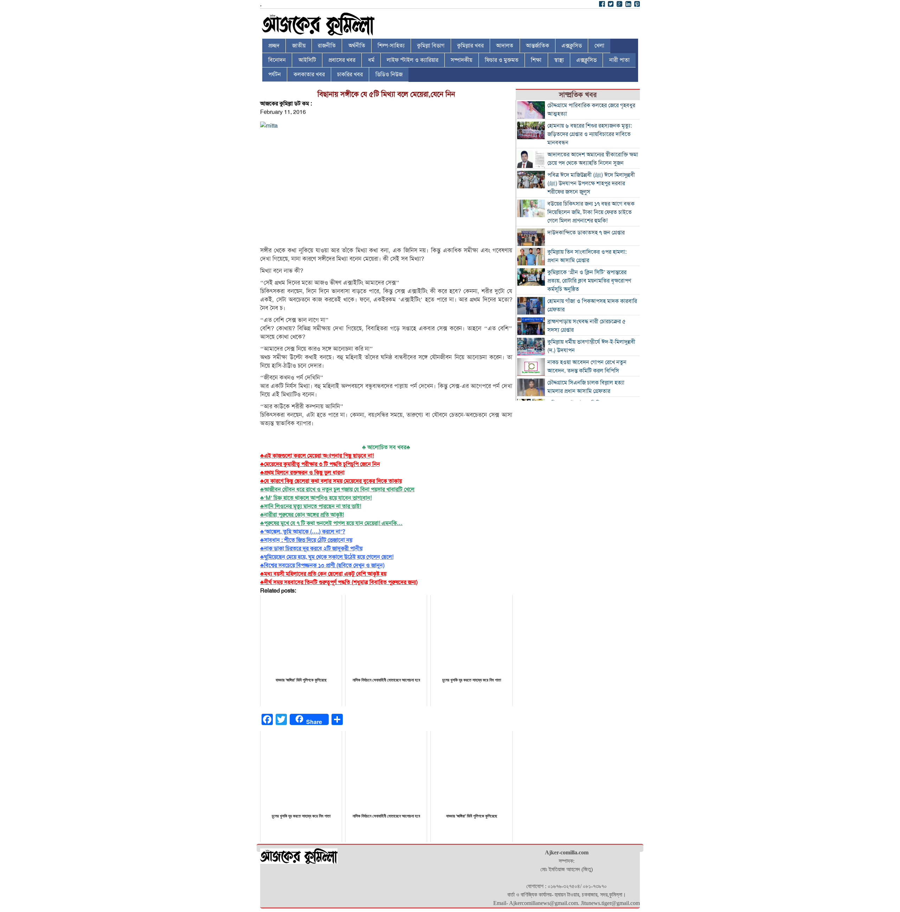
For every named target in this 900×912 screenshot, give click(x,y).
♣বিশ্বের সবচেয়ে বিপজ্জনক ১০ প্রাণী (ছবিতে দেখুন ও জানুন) (322, 565)
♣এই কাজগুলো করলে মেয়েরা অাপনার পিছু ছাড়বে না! (317, 455)
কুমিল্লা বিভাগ (430, 45)
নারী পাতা (619, 60)
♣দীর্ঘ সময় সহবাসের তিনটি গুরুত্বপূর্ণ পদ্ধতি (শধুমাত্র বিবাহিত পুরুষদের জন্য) (339, 582)
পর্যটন (274, 74)
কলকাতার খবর (309, 74)
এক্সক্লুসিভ (571, 45)
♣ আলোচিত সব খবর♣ (386, 447)
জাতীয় (299, 45)
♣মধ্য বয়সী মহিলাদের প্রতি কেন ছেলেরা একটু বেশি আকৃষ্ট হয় (323, 573)
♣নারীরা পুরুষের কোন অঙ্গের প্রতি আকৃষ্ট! (302, 514)
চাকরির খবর (350, 74)
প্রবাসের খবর (341, 60)
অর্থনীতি (356, 45)
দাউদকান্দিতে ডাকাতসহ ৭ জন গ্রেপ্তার (586, 232)
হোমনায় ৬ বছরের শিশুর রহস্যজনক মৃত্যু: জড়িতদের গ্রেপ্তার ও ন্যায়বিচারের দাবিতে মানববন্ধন (589, 134)
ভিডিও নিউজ (389, 74)
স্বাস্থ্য (559, 60)
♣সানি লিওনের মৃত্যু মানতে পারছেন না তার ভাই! (310, 506)
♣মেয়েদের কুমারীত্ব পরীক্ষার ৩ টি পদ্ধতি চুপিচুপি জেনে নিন (320, 464)
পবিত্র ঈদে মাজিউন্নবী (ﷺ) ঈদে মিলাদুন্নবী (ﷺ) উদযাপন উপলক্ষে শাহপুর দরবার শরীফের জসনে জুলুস (591, 183)
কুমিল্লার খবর (470, 45)
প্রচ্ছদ (273, 45)
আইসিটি (307, 60)
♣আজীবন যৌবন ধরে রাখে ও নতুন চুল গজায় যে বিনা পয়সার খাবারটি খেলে (337, 489)
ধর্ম (371, 60)
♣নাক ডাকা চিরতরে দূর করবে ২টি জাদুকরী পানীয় (311, 548)
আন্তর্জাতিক (537, 45)
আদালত (504, 45)
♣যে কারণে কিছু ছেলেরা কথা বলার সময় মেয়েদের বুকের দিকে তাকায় (331, 481)
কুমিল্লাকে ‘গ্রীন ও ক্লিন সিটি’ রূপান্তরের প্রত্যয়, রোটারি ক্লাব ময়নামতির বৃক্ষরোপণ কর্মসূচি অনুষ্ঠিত (589, 281)
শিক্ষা (536, 60)
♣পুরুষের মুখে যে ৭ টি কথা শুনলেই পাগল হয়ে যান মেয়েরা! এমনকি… (331, 523)
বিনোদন (277, 60)
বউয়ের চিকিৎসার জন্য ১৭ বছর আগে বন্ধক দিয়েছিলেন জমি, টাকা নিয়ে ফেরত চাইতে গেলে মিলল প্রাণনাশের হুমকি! (591, 212)
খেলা (599, 45)
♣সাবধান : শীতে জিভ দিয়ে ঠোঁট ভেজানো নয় (306, 540)
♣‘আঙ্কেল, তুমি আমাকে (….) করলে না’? (302, 531)
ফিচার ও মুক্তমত (502, 60)
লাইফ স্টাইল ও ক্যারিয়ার (412, 60)
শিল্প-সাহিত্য (391, 45)
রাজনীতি (327, 45)
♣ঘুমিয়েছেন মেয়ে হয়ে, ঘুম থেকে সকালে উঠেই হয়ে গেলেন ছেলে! (326, 557)
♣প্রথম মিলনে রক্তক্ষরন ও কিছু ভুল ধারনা (302, 472)
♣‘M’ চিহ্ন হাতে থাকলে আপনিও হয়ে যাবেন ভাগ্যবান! (316, 498)
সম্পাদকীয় (461, 60)
